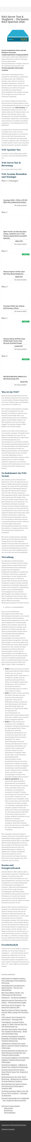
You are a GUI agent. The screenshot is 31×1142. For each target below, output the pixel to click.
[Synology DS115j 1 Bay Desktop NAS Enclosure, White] (15, 297)
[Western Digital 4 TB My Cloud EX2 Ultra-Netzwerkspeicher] (15, 263)
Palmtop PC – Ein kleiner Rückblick (14, 998)
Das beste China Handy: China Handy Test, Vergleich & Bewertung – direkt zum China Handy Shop (14, 1031)
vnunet (15, 2)
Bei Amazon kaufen (20, 205)
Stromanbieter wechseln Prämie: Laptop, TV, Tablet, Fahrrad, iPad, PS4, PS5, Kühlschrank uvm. (14, 1024)
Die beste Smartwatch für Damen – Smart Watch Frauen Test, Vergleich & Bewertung (15, 1072)
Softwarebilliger (10, 1113)
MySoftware (8, 1110)
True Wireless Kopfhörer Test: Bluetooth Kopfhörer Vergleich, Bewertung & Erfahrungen (15, 1060)
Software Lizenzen (8, 1129)
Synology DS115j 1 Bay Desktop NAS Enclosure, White (13, 307)
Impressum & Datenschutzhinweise (14, 1125)
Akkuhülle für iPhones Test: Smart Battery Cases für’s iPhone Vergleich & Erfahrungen (15, 1046)
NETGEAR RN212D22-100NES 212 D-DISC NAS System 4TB (15, 378)
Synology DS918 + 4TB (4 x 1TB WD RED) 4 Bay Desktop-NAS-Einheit (15, 201)
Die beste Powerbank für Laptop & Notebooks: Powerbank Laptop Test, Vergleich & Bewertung (14, 1039)
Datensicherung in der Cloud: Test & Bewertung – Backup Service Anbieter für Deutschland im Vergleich (15, 1079)
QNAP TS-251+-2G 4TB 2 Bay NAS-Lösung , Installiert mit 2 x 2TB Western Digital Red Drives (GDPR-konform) (15, 235)
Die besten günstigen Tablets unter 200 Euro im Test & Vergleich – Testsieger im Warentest (15, 1093)
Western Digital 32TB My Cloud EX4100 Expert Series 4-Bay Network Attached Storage (14, 341)
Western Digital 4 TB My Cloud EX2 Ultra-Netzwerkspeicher (14, 273)
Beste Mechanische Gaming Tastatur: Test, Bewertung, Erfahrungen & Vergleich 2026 (14, 1086)
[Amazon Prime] (25, 241)
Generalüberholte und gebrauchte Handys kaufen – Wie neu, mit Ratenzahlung (13, 988)
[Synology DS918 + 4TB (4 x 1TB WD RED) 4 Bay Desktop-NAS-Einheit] (15, 191)
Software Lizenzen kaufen (11, 1106)
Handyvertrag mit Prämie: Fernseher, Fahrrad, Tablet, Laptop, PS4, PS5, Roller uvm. (15, 1012)
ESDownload (8, 1108)
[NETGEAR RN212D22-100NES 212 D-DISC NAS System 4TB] (15, 368)
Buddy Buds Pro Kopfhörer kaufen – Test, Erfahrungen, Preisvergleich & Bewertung (14, 981)
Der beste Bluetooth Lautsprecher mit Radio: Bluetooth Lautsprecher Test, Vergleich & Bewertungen (14, 1053)
